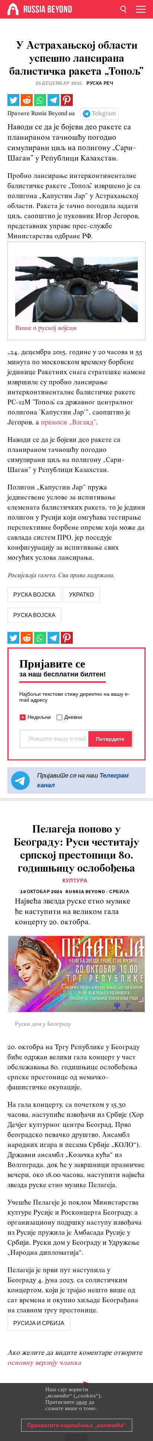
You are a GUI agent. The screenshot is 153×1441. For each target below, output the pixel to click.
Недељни (39, 717)
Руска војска (34, 615)
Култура (75, 881)
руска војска (34, 594)
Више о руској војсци (45, 328)
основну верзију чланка (44, 1363)
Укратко (81, 594)
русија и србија (38, 1323)
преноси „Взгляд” (68, 422)
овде (81, 1402)
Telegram (104, 114)
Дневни (73, 717)
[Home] (13, 9)
